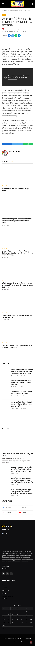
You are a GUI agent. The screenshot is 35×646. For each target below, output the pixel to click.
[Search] (32, 4)
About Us (4, 585)
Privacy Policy (5, 590)
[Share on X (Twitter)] (12, 35)
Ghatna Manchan (11, 29)
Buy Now (21, 641)
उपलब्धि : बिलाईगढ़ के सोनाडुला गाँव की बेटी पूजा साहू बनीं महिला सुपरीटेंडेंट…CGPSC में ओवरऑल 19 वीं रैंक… (21, 404)
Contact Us (4, 593)
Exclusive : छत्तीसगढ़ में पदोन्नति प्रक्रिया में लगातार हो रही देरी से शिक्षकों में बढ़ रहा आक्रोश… (17, 346)
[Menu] (3, 4)
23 (31, 619)
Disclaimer (4, 587)
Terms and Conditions (7, 596)
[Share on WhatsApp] (15, 35)
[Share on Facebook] (9, 35)
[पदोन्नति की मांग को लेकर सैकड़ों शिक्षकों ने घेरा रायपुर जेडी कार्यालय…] (17, 175)
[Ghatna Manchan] (17, 4)
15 (26, 617)
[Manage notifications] (31, 642)
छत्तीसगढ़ (3, 14)
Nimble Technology (26, 638)
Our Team (4, 598)
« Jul (3, 628)
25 (8, 622)
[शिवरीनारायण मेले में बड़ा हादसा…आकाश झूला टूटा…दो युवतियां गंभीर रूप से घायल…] (6, 394)
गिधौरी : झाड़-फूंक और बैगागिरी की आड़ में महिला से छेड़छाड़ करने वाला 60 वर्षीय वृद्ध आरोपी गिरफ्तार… (21, 382)
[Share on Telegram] (19, 35)
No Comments (10, 31)
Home (3, 10)
